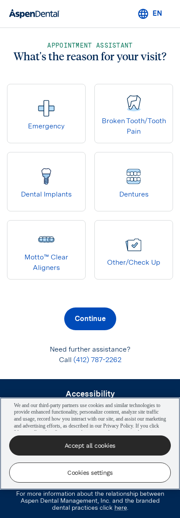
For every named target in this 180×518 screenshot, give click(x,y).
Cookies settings (89, 472)
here (120, 507)
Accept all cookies (90, 445)
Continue (90, 318)
